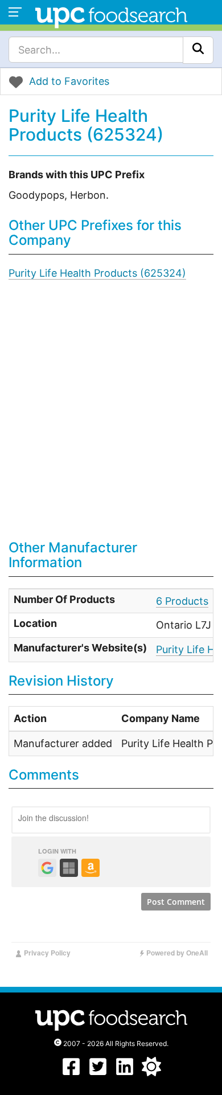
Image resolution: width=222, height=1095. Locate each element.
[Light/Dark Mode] (151, 1072)
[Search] (198, 50)
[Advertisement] (111, 418)
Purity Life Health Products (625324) (97, 273)
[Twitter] (98, 1072)
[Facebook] (71, 1072)
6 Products (182, 601)
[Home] (111, 16)
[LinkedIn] (124, 1072)
